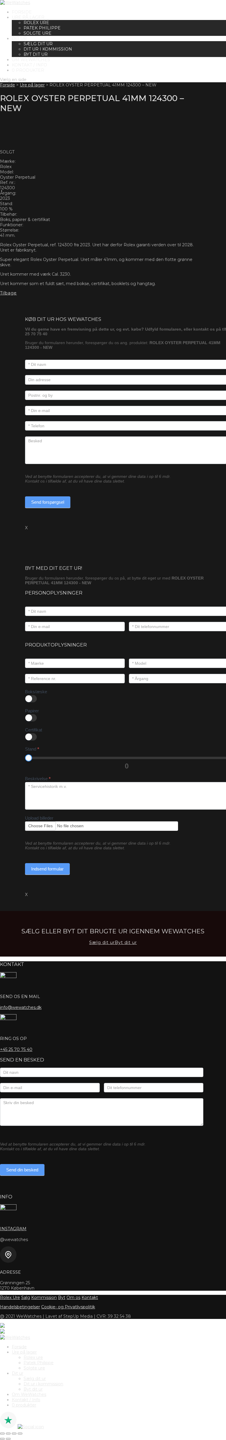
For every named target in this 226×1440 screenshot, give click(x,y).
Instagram (13, 1228)
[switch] (31, 698)
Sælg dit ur (38, 43)
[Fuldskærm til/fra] (8, 1433)
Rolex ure (36, 22)
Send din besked (22, 1169)
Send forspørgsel (47, 502)
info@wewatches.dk (20, 1007)
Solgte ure (37, 33)
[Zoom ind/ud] (2, 1433)
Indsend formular (47, 868)
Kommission (44, 1297)
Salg (25, 1297)
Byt (61, 1297)
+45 (16, 1049)
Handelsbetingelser (20, 1307)
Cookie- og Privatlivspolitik (68, 1307)
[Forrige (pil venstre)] (2, 1439)
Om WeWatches (31, 59)
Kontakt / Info (29, 65)
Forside (22, 12)
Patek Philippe (42, 28)
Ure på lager (28, 17)
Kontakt (90, 1297)
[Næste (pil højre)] (8, 1439)
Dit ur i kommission (48, 49)
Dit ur (19, 38)
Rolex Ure (10, 1297)
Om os (73, 1297)
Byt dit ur (36, 54)
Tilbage (8, 293)
